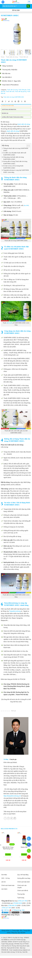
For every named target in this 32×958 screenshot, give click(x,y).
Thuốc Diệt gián (22, 89)
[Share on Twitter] (8, 101)
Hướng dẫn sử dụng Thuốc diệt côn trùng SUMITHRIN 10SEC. (15, 162)
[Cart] (29, 2)
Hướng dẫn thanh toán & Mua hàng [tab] (12, 117)
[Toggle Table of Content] (27, 145)
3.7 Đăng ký (15, 910)
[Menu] (3, 2)
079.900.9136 (17, 903)
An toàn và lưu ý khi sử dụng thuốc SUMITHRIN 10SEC (13, 167)
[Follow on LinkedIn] (14, 818)
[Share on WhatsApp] (2, 101)
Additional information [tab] (9, 109)
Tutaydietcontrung (14, 611)
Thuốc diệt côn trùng (12, 57)
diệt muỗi (9, 323)
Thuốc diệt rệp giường (20, 91)
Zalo (23, 910)
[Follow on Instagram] (8, 818)
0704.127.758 (22, 901)
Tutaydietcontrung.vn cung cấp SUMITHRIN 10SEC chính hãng (16, 171)
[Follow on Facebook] (5, 818)
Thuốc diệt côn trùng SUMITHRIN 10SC (13, 97)
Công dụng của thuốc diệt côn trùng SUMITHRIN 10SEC (13, 158)
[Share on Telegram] (24, 101)
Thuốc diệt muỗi (10, 91)
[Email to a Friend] (12, 101)
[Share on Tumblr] (21, 101)
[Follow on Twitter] (11, 818)
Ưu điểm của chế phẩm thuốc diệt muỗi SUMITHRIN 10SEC (14, 154)
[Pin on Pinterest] (15, 101)
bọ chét (26, 205)
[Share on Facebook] (5, 101)
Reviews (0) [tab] (5, 113)
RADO (15, 847)
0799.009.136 (12, 905)
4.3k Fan (6, 910)
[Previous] (3, 33)
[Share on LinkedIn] (18, 101)
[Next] (28, 33)
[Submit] (28, 6)
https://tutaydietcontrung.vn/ (12, 796)
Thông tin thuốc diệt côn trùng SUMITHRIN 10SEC (15, 149)
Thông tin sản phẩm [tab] (8, 105)
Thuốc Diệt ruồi (23, 57)
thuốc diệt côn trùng (24, 124)
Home (2, 57)
